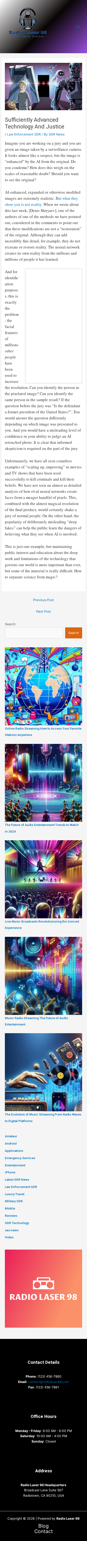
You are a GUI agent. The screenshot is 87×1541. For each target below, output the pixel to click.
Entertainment (15, 1165)
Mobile (10, 1208)
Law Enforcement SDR (24, 134)
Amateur (11, 1136)
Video (9, 1237)
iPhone (10, 1172)
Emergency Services (20, 1158)
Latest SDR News (17, 1179)
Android (10, 1143)
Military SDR (14, 1201)
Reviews (11, 1215)
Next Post (43, 611)
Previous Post (43, 600)
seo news (12, 1230)
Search (10, 624)
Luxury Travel (14, 1194)
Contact (43, 1531)
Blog (43, 1526)
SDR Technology (17, 1223)
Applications (14, 1151)
